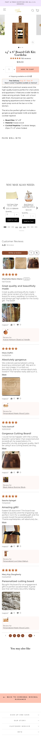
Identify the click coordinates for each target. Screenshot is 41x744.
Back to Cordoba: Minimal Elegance (22, 698)
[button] (32, 10)
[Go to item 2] (21, 263)
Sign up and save (20, 715)
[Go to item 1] (8, 263)
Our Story (20, 720)
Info (19, 732)
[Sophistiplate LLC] (18, 10)
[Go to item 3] (33, 263)
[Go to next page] (35, 635)
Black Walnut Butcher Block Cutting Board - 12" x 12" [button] (14, 487)
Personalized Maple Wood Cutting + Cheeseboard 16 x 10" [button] (16, 413)
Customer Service (20, 726)
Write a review (14, 253)
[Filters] (31, 253)
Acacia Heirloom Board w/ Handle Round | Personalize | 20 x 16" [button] (16, 340)
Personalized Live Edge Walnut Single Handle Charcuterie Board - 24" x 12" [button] (16, 561)
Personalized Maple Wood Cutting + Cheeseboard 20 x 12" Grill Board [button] (16, 628)
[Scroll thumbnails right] (36, 263)
